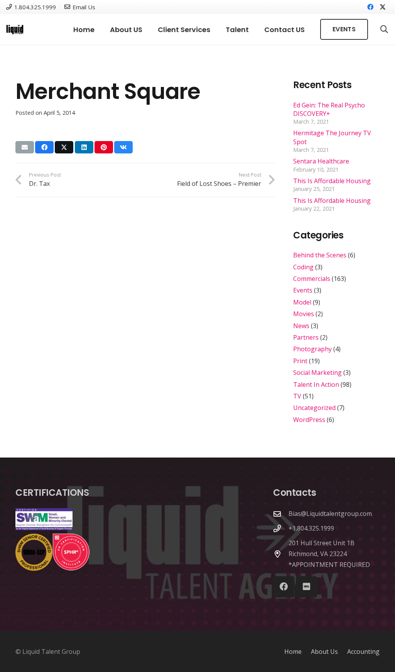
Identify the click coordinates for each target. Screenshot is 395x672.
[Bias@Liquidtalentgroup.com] (281, 513)
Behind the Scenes (319, 255)
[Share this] (44, 147)
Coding (303, 267)
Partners (306, 337)
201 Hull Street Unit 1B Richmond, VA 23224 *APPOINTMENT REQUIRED (329, 554)
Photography (312, 349)
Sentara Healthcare (321, 161)
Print (300, 361)
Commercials (311, 278)
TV (297, 396)
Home (293, 651)
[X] (382, 7)
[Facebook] (370, 7)
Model (302, 302)
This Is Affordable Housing (332, 181)
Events (302, 290)
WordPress (309, 419)
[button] (148, 29)
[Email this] (24, 147)
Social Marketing (317, 372)
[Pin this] (104, 147)
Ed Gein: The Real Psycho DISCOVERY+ (329, 109)
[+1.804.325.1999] (281, 528)
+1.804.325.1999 (311, 528)
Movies (303, 314)
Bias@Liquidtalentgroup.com (330, 513)
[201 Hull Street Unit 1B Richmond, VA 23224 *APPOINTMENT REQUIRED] (281, 554)
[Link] (15, 29)
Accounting (363, 651)
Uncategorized (314, 407)
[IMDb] (306, 586)
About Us (324, 651)
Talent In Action (316, 384)
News (301, 326)
